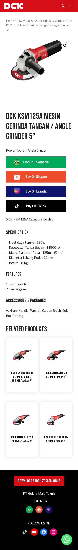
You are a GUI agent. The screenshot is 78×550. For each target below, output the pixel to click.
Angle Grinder (44, 20)
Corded (59, 20)
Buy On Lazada (36, 191)
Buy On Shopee (36, 176)
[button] (61, 6)
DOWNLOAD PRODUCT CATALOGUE (39, 481)
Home (10, 20)
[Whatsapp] (66, 539)
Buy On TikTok (36, 205)
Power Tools (24, 20)
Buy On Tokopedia (36, 162)
